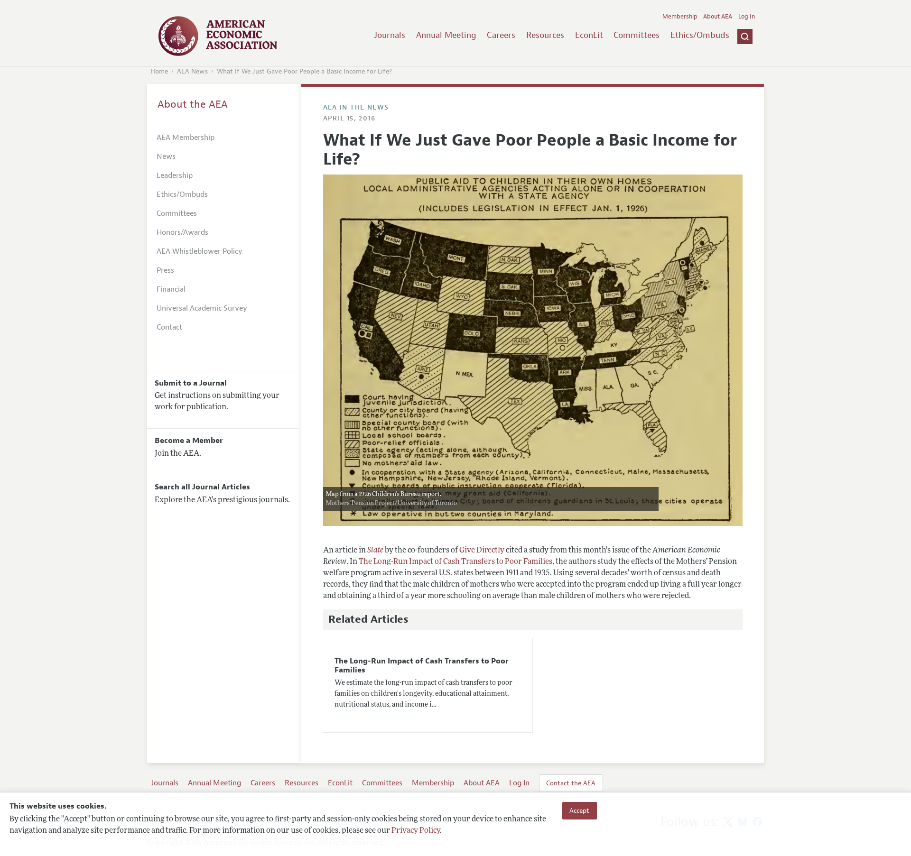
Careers (501, 35)
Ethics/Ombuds (699, 35)
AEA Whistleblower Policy (199, 251)
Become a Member (189, 440)
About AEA (717, 16)
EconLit (589, 35)
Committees (637, 35)
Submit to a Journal (191, 383)
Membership (679, 16)
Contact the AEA (570, 783)
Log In (746, 16)
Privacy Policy (415, 831)
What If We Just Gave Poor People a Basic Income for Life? (304, 71)
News (166, 156)
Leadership (175, 175)
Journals (389, 35)
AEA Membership (185, 137)
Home (159, 71)
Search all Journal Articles (202, 487)
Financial (171, 289)
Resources (545, 35)
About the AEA (193, 104)
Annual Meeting (446, 35)
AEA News (192, 71)
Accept (579, 810)
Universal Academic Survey (202, 308)
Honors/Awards (182, 232)
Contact (169, 327)
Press (165, 270)
